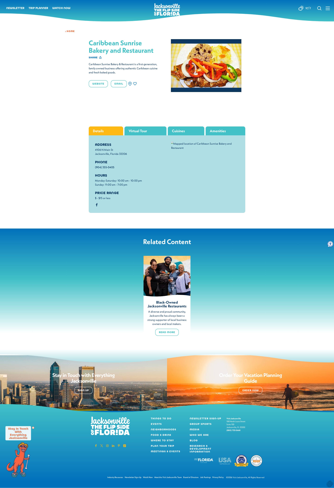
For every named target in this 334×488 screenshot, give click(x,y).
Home (71, 31)
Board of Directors (191, 477)
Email (118, 83)
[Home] (167, 10)
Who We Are (199, 435)
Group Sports (201, 424)
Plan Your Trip (162, 446)
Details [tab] (98, 131)
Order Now (250, 390)
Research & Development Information (200, 449)
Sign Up (83, 390)
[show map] (130, 84)
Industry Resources (115, 477)
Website (98, 83)
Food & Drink (161, 435)
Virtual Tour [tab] (138, 131)
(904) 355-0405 (104, 167)
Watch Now (61, 8)
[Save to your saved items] (135, 83)
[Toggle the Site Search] (319, 8)
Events (156, 424)
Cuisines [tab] (178, 131)
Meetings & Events (165, 451)
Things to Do (161, 418)
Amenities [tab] (218, 131)
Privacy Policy (218, 477)
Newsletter (15, 8)
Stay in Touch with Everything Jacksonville (18, 433)
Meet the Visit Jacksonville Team (168, 477)
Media (194, 429)
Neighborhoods (163, 429)
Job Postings (205, 477)
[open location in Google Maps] (205, 145)
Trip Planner (38, 8)
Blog (194, 440)
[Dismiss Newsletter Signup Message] (33, 428)
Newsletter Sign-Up (205, 418)
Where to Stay (162, 440)
